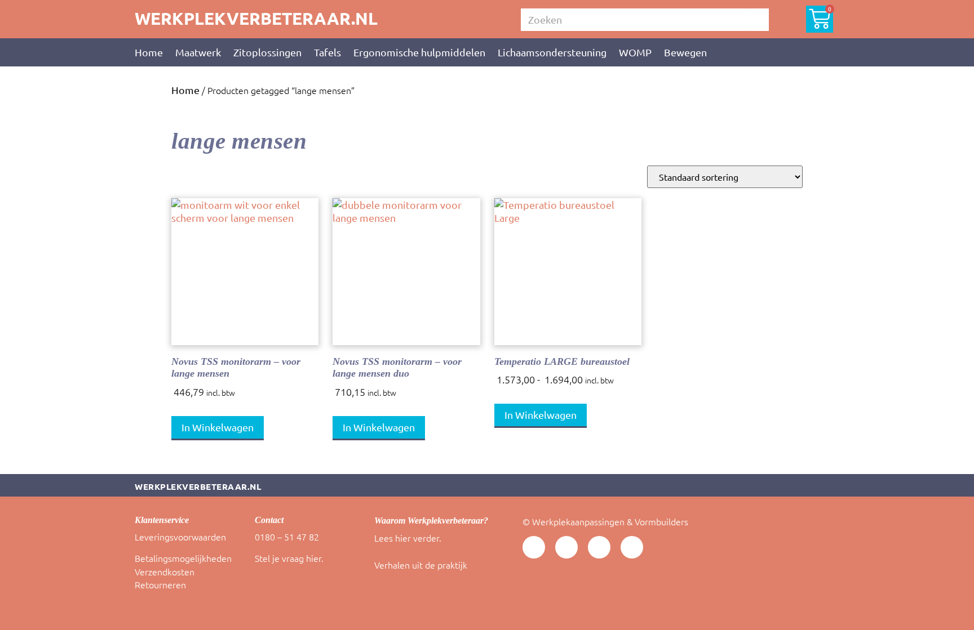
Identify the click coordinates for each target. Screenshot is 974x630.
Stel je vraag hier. (289, 558)
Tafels (327, 52)
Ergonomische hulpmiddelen (419, 52)
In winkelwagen (217, 427)
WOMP (635, 52)
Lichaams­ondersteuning (552, 52)
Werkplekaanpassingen (578, 521)
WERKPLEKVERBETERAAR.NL (256, 18)
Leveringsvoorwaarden (180, 536)
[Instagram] (632, 547)
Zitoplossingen (267, 52)
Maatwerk (198, 52)
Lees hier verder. (407, 537)
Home (149, 52)
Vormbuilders (661, 521)
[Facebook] (599, 547)
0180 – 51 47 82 (287, 536)
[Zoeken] (757, 19)
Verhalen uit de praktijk (420, 564)
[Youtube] (534, 547)
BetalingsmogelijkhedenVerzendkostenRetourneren (183, 571)
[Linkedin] (566, 547)
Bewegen (685, 52)
